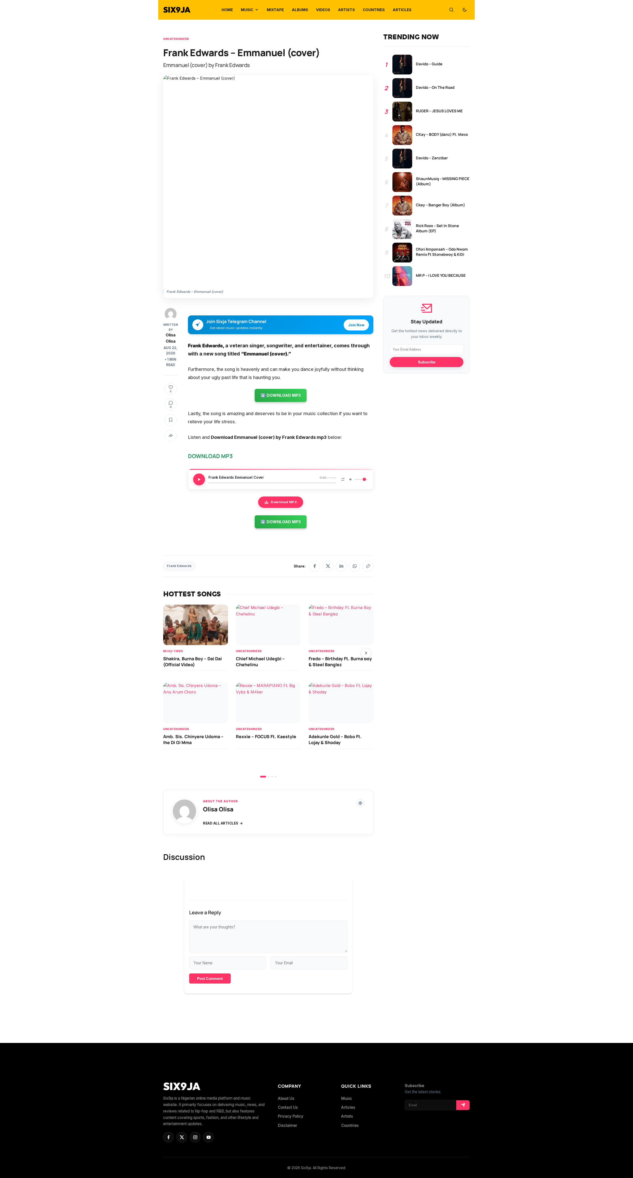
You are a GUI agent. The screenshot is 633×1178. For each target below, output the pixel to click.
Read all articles (220, 823)
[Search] (451, 10)
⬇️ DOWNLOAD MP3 (281, 395)
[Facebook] (314, 566)
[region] (268, 691)
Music (346, 1098)
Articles (348, 1107)
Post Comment (210, 978)
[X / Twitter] (327, 566)
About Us (286, 1098)
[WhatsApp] (354, 566)
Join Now (356, 325)
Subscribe (426, 362)
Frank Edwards (179, 566)
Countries (350, 1125)
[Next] (366, 653)
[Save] (171, 420)
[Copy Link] (367, 566)
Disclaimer (287, 1125)
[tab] (263, 776)
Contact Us (288, 1107)
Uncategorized (176, 39)
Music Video (173, 651)
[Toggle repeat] (342, 479)
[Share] (171, 436)
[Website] (360, 803)
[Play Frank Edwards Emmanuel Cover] (199, 479)
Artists (347, 1116)
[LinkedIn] (341, 566)
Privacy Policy (290, 1116)
